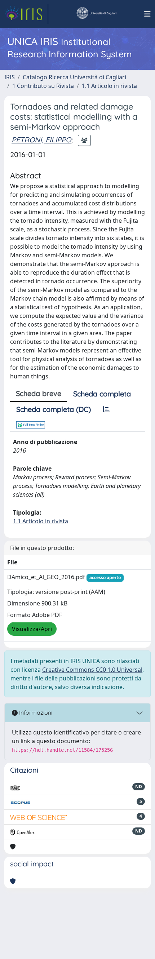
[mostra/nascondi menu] (147, 14)
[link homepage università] (96, 14)
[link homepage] (26, 14)
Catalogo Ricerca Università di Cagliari (74, 77)
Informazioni (35, 712)
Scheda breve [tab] (38, 393)
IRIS (9, 77)
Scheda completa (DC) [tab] (53, 409)
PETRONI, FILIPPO (41, 139)
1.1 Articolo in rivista (109, 86)
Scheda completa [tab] (102, 393)
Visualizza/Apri (32, 629)
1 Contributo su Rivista (43, 86)
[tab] (106, 409)
